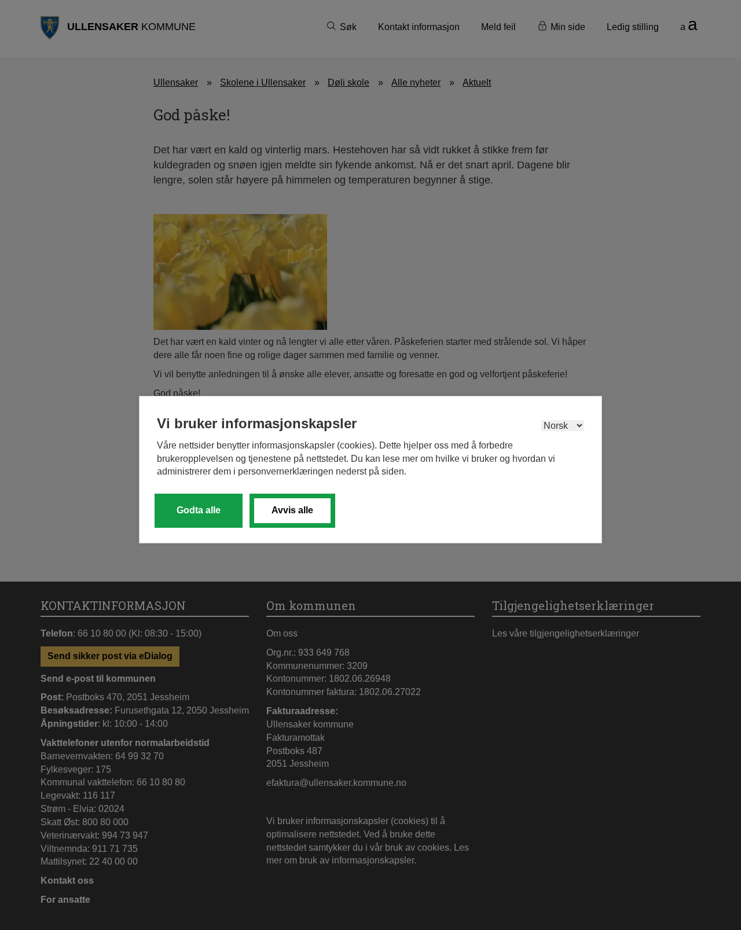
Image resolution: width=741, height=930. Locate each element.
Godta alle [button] (199, 510)
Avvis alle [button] (292, 510)
